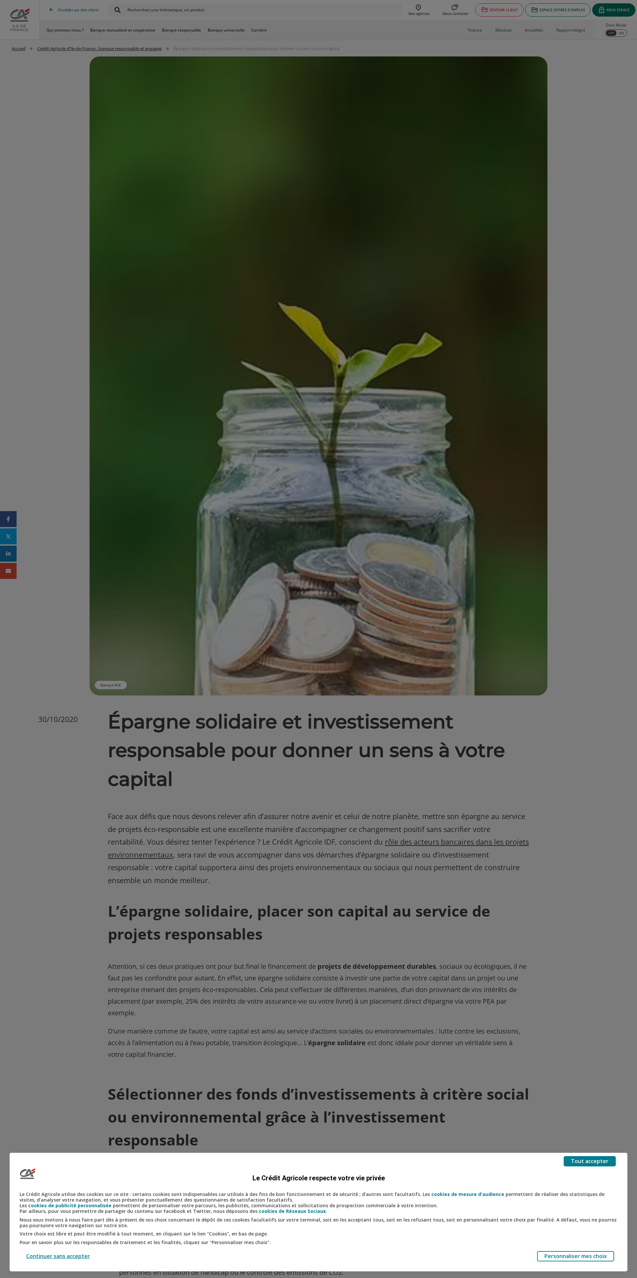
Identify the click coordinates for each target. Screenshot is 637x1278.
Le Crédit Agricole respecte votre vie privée (318, 1178)
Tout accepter (589, 1161)
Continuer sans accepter (58, 1256)
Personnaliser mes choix (575, 1256)
